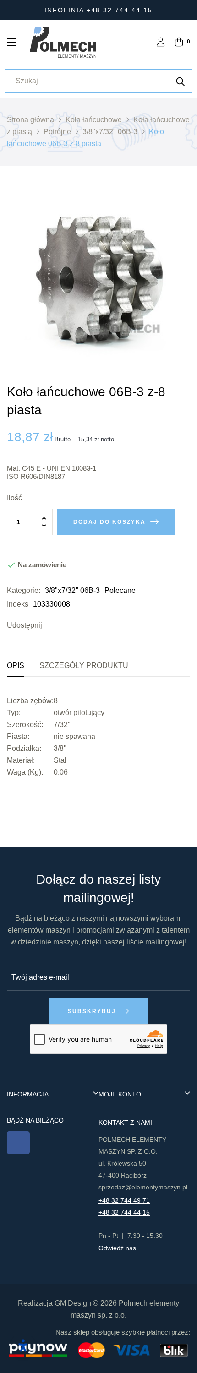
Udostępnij (51, 625)
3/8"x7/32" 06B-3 (72, 590)
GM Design (73, 1303)
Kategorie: (23, 590)
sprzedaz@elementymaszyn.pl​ (142, 1187)
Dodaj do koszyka (109, 522)
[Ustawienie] (161, 43)
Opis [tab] (15, 665)
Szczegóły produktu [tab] (83, 665)
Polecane (120, 590)
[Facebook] (18, 1142)
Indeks (17, 604)
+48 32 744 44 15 (124, 1212)
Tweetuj (65, 625)
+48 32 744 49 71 (124, 1200)
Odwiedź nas (117, 1248)
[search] (180, 81)
